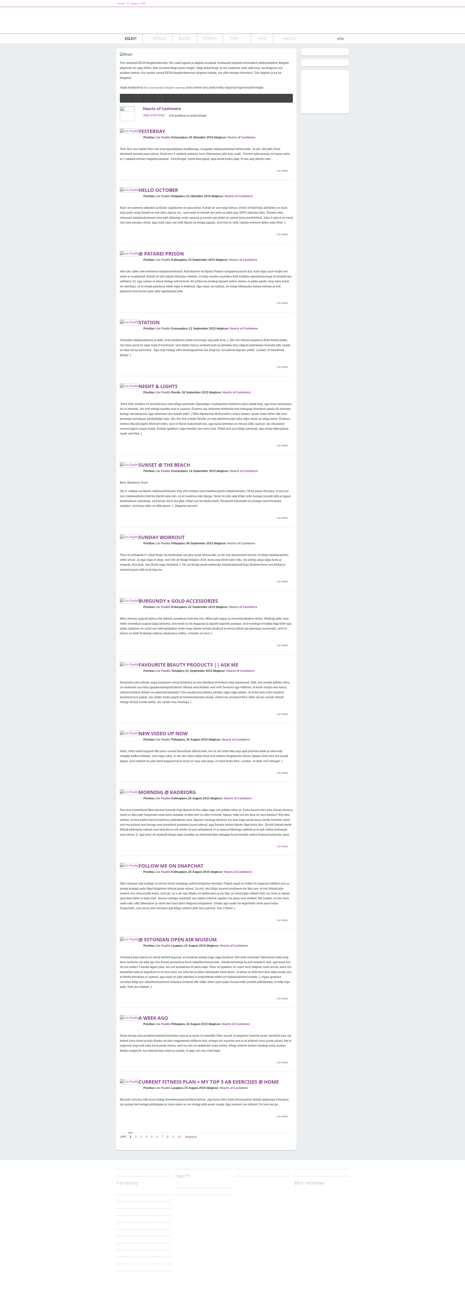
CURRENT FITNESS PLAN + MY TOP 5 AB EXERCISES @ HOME (209, 1082)
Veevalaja (126, 1260)
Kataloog (185, 1184)
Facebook (248, 1165)
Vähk (123, 1211)
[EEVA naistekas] (147, 20)
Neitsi (123, 1225)
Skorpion (125, 1239)
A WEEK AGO (153, 1018)
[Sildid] (148, 98)
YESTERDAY (152, 131)
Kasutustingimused (131, 1172)
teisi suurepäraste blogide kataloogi (164, 87)
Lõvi (122, 1218)
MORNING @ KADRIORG (167, 792)
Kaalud (124, 1232)
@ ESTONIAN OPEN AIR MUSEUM (178, 939)
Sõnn (123, 1198)
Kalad (123, 1267)
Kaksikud (125, 1204)
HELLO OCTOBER (158, 190)
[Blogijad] (159, 98)
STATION (149, 322)
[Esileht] (125, 98)
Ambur (124, 1246)
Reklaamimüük (129, 1165)
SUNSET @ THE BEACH (164, 465)
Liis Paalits (162, 137)
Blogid (159, 1283)
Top (343, 1283)
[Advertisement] (260, 20)
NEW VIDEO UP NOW (163, 733)
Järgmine (191, 1137)
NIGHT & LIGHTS (158, 386)
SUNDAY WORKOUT (162, 537)
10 (179, 1137)
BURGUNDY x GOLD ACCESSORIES (178, 601)
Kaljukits (125, 1253)
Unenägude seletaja (191, 1191)
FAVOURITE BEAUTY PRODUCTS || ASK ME (188, 664)
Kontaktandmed (189, 1165)
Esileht (142, 1283)
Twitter (245, 1172)
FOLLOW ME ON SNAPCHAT (171, 865)
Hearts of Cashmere (162, 108)
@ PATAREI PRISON (161, 253)
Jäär (123, 1191)
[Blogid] (137, 98)
